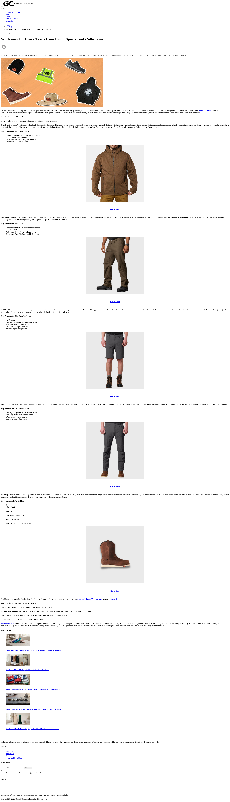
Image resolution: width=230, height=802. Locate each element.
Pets (7, 14)
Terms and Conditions (14, 758)
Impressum (10, 754)
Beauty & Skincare (13, 12)
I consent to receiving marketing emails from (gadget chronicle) (21, 773)
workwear (208, 111)
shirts (95, 599)
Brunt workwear (8, 624)
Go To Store (115, 209)
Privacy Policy (11, 756)
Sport (8, 17)
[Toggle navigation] (2, 6)
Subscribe (28, 768)
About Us (9, 752)
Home (8, 25)
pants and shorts (83, 599)
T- (92, 599)
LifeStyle (9, 21)
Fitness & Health (12, 19)
